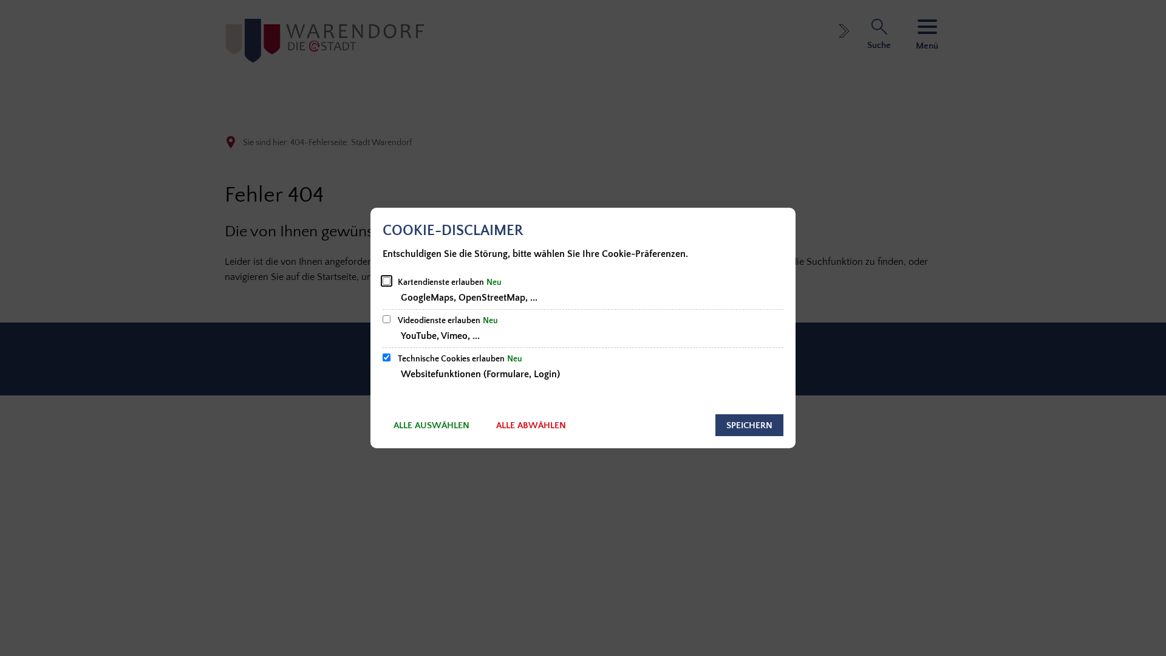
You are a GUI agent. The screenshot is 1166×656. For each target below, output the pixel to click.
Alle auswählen (431, 425)
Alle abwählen (531, 425)
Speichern (749, 425)
